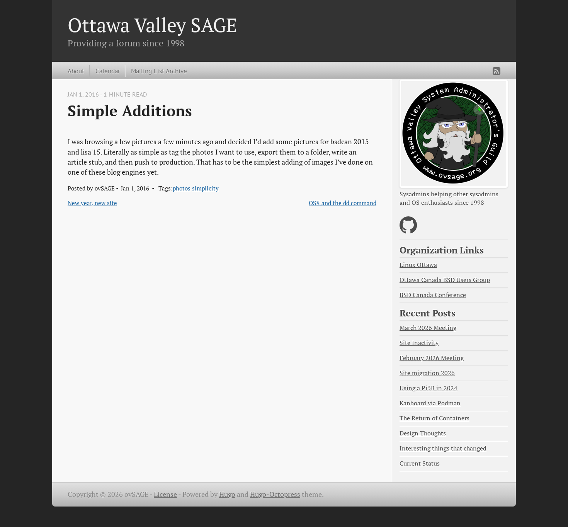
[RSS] (496, 71)
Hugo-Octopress (275, 494)
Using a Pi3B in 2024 (428, 388)
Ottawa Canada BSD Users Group (445, 280)
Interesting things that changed (443, 448)
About (76, 70)
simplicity (205, 188)
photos (181, 188)
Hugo (227, 494)
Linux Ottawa (418, 265)
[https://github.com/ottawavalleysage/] (408, 230)
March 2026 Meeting (428, 328)
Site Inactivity (419, 343)
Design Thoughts (423, 433)
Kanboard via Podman (430, 403)
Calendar (107, 70)
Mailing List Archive (159, 70)
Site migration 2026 (427, 373)
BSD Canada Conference (433, 295)
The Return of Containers (434, 418)
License (165, 494)
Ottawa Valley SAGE (152, 24)
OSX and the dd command (342, 203)
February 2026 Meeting (432, 358)
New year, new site (92, 203)
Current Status (420, 463)
